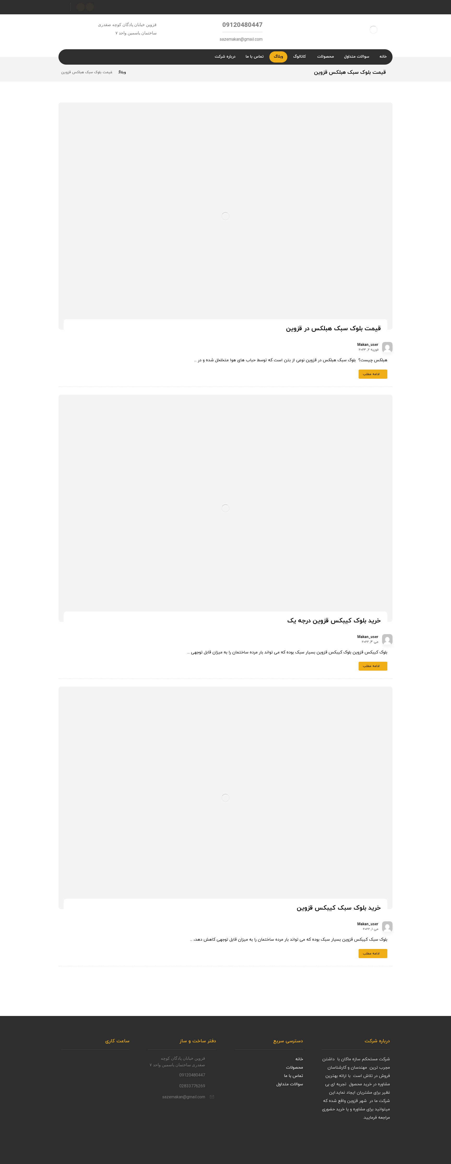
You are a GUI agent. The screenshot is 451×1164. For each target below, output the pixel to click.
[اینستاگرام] (90, 7)
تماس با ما (293, 1076)
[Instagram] (384, 1137)
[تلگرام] (80, 7)
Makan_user (367, 345)
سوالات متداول (289, 1084)
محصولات (294, 1067)
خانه (299, 1059)
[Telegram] (374, 1137)
